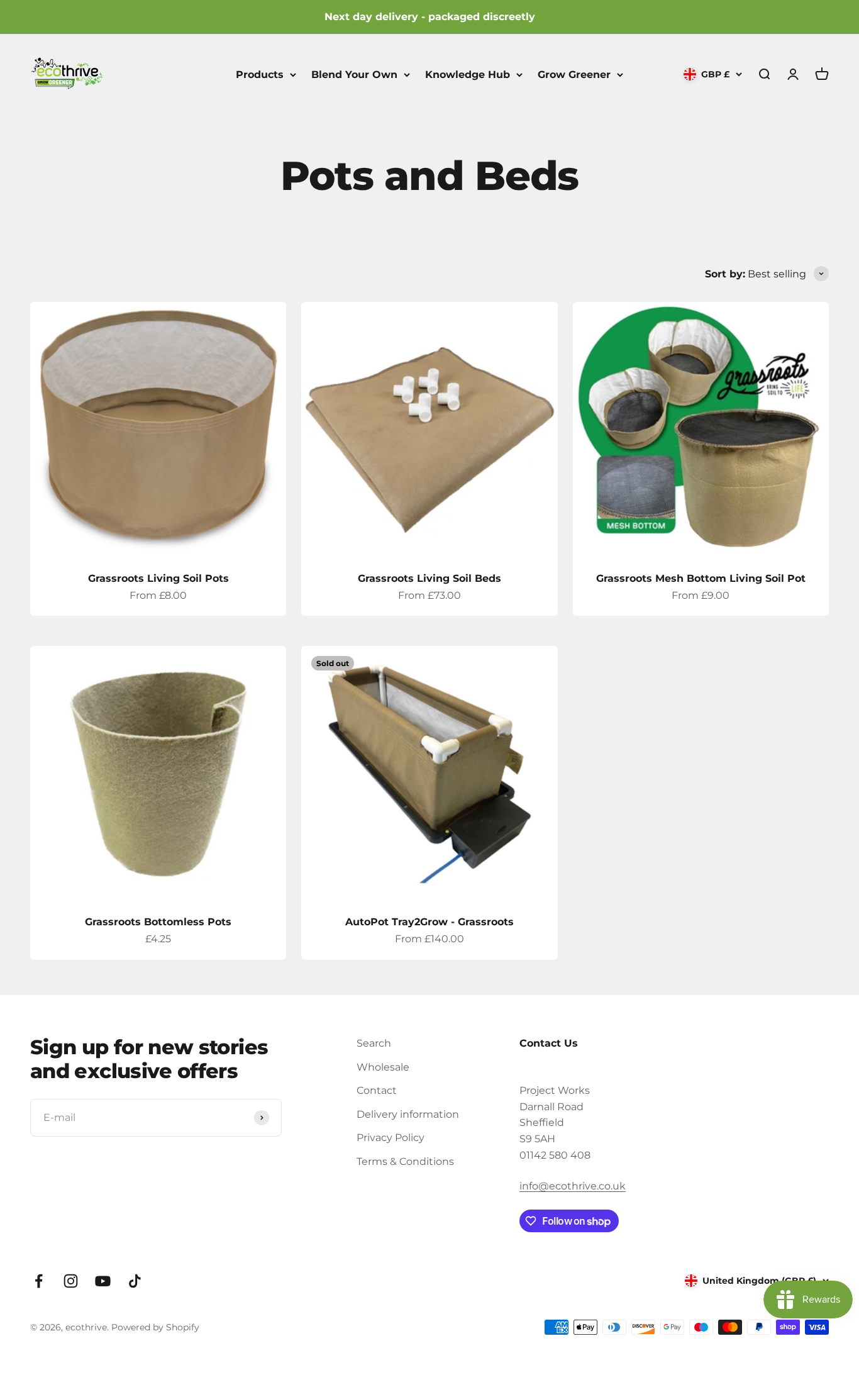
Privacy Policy (390, 1138)
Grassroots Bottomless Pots (158, 922)
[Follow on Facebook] (38, 1280)
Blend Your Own (354, 74)
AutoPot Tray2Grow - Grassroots (429, 922)
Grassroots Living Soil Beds (429, 578)
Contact (377, 1090)
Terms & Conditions (405, 1161)
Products (260, 74)
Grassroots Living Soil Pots (158, 578)
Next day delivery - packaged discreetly (429, 17)
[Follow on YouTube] (102, 1280)
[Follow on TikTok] (134, 1280)
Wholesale (383, 1067)
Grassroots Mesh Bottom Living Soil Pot (701, 578)
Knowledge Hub (467, 74)
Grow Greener (574, 74)
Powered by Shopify (155, 1327)
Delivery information (408, 1114)
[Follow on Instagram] (70, 1280)
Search (374, 1043)
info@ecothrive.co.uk (572, 1186)
